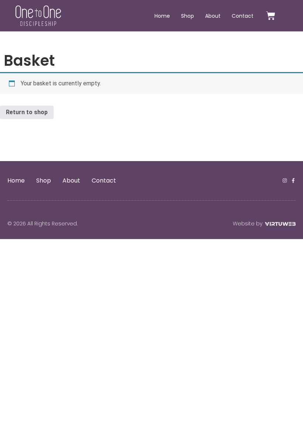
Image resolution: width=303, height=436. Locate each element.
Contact (242, 16)
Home (162, 16)
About (213, 16)
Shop (187, 16)
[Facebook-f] (293, 180)
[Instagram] (284, 180)
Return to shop (27, 112)
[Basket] (270, 16)
